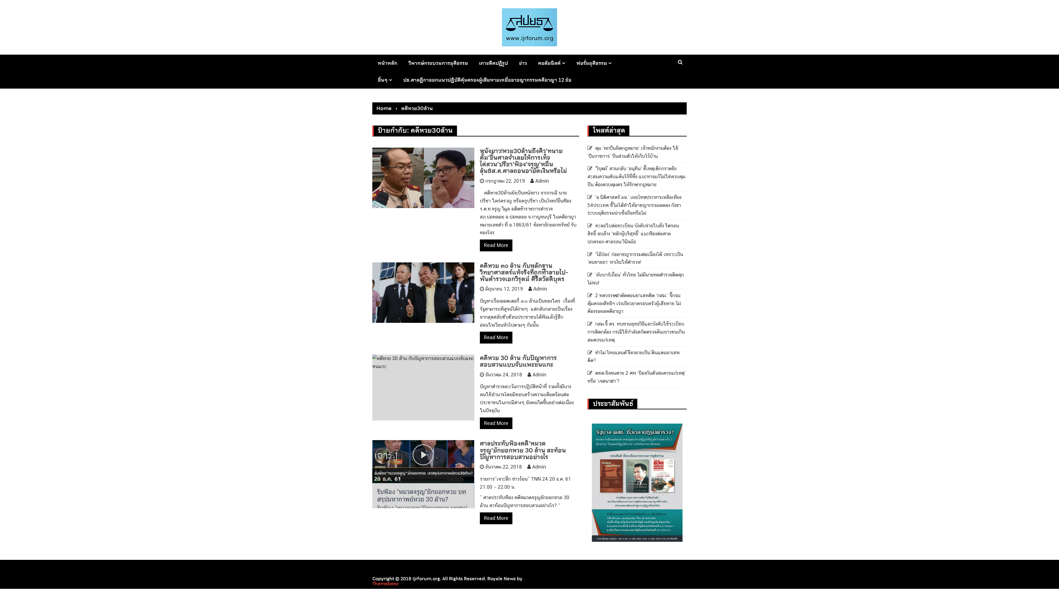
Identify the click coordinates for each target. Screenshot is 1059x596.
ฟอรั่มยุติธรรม (591, 63)
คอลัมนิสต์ (549, 63)
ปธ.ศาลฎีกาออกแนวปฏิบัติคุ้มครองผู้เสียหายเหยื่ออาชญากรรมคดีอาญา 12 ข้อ (487, 80)
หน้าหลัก (387, 63)
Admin (542, 181)
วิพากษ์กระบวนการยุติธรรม (438, 63)
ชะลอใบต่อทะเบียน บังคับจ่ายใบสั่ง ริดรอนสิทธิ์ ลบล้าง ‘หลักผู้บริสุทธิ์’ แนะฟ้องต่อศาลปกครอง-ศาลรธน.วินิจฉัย (633, 233)
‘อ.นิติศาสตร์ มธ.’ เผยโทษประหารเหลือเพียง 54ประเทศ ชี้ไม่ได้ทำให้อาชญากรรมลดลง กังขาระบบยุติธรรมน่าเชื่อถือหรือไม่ (634, 205)
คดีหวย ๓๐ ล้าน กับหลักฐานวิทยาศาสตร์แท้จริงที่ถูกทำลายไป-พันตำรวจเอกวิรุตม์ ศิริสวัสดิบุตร (524, 272)
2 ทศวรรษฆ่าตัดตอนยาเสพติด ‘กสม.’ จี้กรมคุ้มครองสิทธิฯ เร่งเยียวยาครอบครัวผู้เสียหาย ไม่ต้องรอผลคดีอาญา (634, 303)
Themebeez (385, 583)
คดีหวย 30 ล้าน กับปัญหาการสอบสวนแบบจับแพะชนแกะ (518, 361)
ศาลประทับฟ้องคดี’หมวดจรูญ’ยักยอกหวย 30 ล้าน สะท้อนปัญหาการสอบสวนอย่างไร (523, 450)
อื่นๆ (382, 80)
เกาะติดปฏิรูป (493, 63)
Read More (496, 245)
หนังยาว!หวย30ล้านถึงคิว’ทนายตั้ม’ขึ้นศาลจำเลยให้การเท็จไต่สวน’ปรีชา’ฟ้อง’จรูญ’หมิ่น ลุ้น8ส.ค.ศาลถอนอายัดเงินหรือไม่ (523, 161)
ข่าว (523, 63)
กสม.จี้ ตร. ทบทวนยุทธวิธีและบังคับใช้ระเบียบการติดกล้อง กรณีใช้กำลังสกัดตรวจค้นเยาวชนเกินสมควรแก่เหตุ (636, 332)
